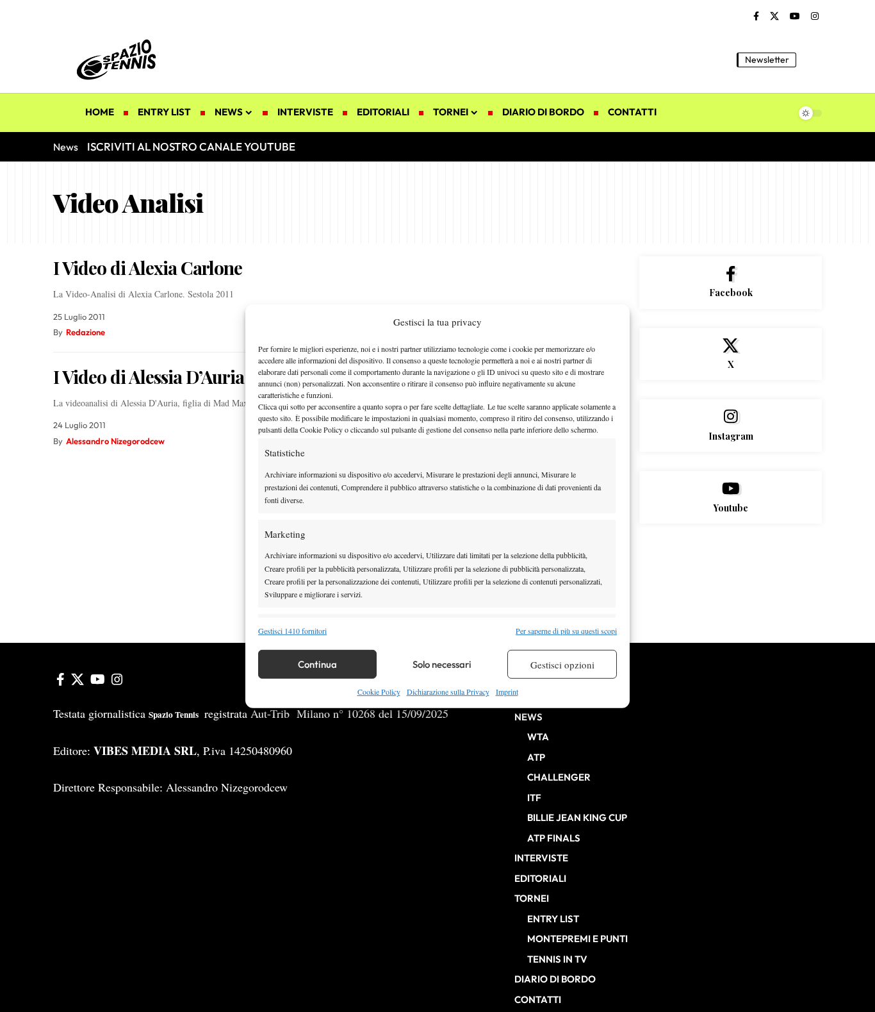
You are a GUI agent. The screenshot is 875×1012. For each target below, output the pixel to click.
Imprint (507, 691)
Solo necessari (442, 664)
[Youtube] (730, 497)
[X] (774, 16)
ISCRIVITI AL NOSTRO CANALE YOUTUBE (191, 146)
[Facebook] (756, 16)
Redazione (85, 332)
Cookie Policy (378, 691)
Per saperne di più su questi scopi (566, 631)
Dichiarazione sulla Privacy (448, 691)
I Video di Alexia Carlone (147, 267)
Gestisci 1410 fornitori (292, 631)
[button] (812, 59)
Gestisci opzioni (562, 664)
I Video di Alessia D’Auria (148, 376)
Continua (317, 664)
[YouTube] (795, 16)
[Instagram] (815, 16)
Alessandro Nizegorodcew (115, 441)
